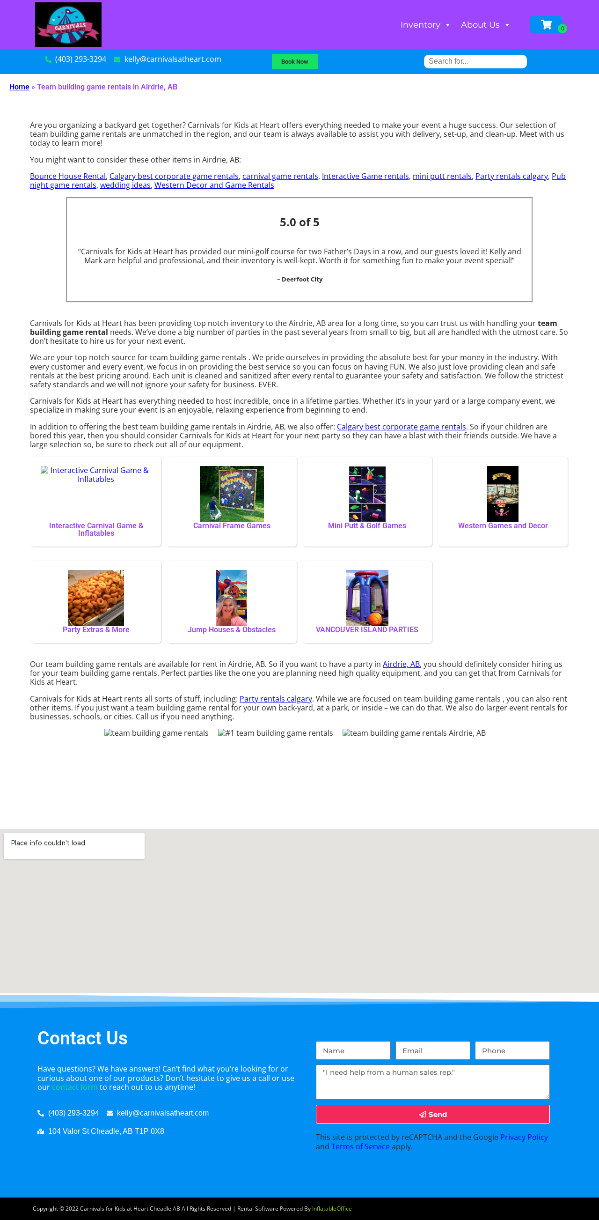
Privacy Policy (524, 1137)
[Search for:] (475, 61)
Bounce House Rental (68, 176)
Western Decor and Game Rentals (214, 185)
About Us (480, 25)
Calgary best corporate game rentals (174, 176)
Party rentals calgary (511, 176)
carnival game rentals (280, 176)
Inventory (420, 25)
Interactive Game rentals (365, 176)
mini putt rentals (442, 176)
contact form (75, 1087)
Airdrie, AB (401, 664)
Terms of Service (360, 1146)
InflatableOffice (332, 1209)
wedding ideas (125, 185)
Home (19, 86)
